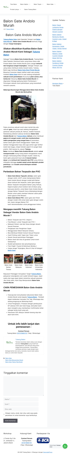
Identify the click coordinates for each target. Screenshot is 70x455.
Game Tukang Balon (30, 9)
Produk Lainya (14, 9)
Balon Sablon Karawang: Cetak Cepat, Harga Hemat (59, 46)
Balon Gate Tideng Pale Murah (14, 362)
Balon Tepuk (37, 4)
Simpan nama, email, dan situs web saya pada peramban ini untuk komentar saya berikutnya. (21, 414)
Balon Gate (50, 4)
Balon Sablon (24, 4)
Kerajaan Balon (57, 83)
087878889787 (22, 333)
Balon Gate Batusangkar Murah (14, 360)
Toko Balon (13, 4)
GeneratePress (47, 452)
